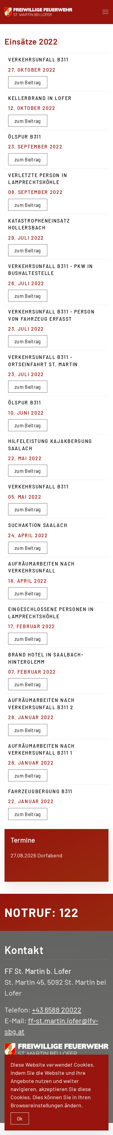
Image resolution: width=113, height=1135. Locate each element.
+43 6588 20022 (56, 1009)
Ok (20, 1118)
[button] (105, 12)
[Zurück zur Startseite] (38, 12)
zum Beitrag (27, 82)
